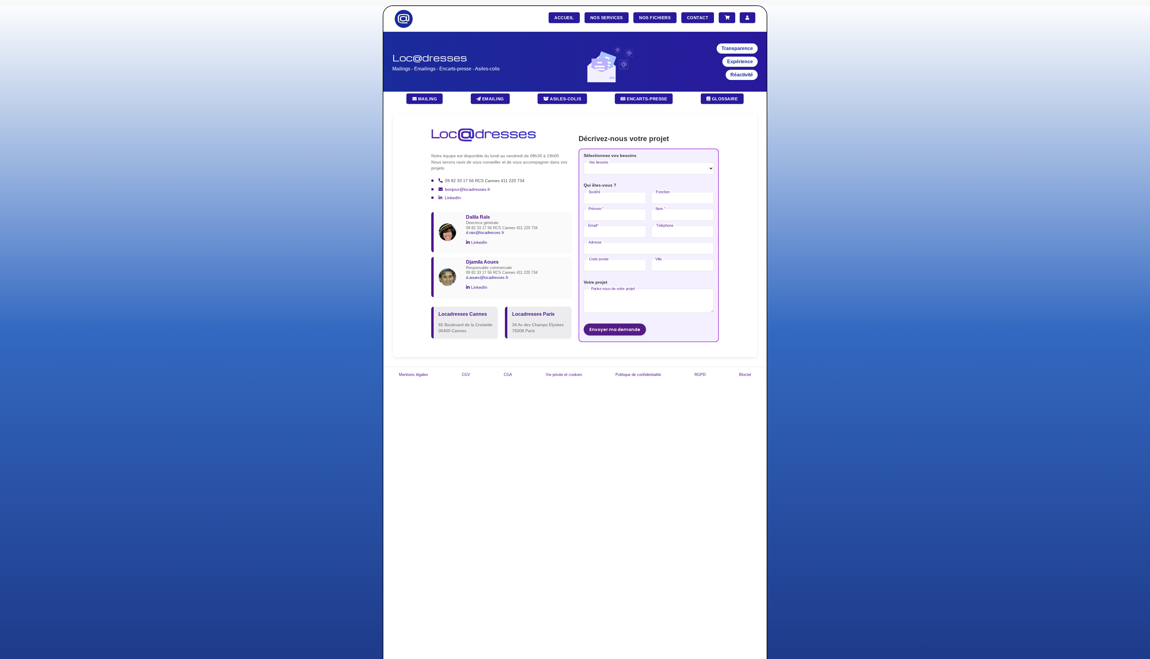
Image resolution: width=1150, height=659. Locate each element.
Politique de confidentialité (638, 374)
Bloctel (745, 374)
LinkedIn (453, 197)
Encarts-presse (646, 98)
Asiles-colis (565, 98)
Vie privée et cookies (564, 374)
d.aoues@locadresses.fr (487, 277)
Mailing (427, 98)
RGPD (700, 374)
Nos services (606, 17)
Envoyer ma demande (614, 329)
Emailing (492, 98)
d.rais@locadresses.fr (485, 232)
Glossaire (724, 98)
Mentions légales (413, 374)
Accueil (564, 17)
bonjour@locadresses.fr (467, 189)
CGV (466, 374)
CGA (508, 374)
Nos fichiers (655, 17)
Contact (698, 17)
